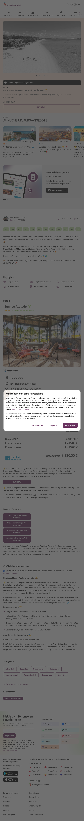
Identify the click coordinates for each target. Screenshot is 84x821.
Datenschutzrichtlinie (20, 410)
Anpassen (53, 425)
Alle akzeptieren (70, 425)
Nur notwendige (37, 425)
